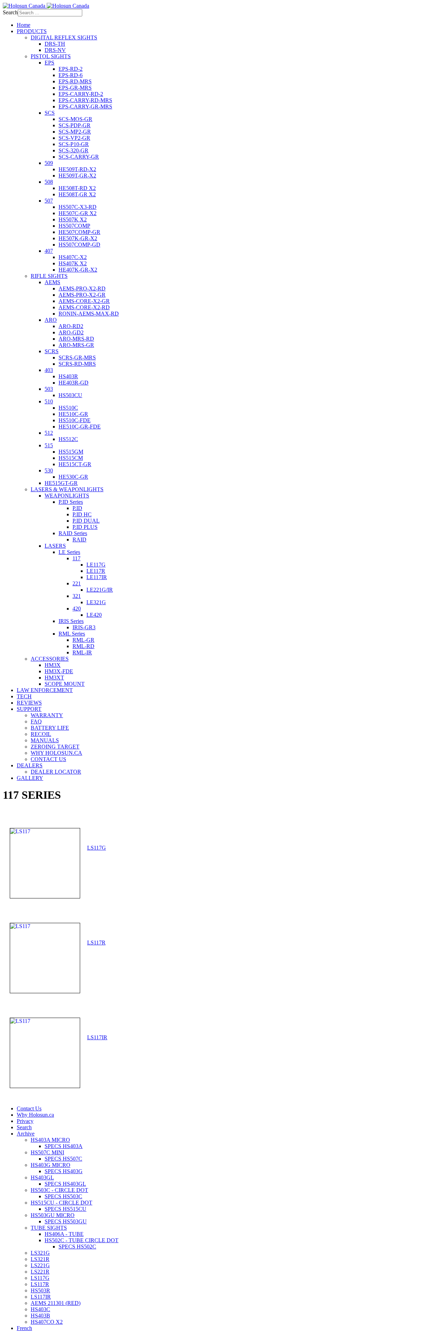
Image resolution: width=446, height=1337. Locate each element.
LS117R (96, 942)
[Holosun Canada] (46, 6)
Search (10, 12)
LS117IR (97, 1037)
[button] (32, 31)
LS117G (96, 848)
